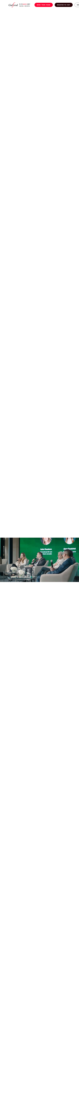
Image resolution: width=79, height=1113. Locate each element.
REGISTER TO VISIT (63, 5)
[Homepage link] (19, 5)
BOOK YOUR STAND (43, 5)
